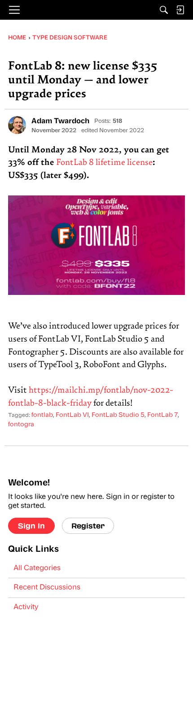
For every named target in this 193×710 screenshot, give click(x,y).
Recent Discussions (46, 587)
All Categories (37, 568)
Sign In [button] (31, 525)
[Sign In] (180, 10)
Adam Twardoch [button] (60, 121)
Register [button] (88, 525)
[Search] (164, 10)
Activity (26, 607)
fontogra (21, 424)
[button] (17, 125)
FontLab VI (72, 415)
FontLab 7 (162, 415)
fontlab (42, 415)
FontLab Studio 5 (118, 415)
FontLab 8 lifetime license (104, 163)
